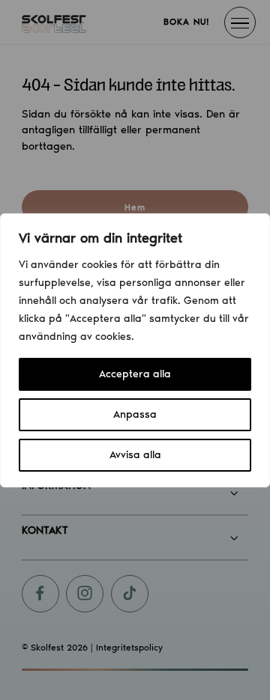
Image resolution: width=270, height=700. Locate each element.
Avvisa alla (135, 454)
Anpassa (135, 414)
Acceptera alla (135, 374)
